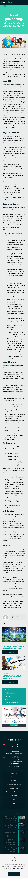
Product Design (14, 788)
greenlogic (15, 617)
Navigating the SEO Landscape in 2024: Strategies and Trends (13, 647)
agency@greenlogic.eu (15, 766)
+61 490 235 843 (14, 764)
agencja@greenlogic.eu (14, 753)
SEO (12, 70)
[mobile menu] (26, 2)
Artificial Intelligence (10, 693)
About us (14, 773)
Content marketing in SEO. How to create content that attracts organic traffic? (13, 676)
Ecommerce (8, 696)
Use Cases (14, 780)
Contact (14, 807)
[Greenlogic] (6, 2)
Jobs (14, 803)
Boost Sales (14, 795)
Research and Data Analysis (14, 792)
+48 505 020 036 (14, 751)
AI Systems (8, 690)
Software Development (11, 702)
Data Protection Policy (17, 868)
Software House (14, 777)
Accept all (14, 874)
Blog (14, 799)
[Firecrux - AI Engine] (14, 726)
